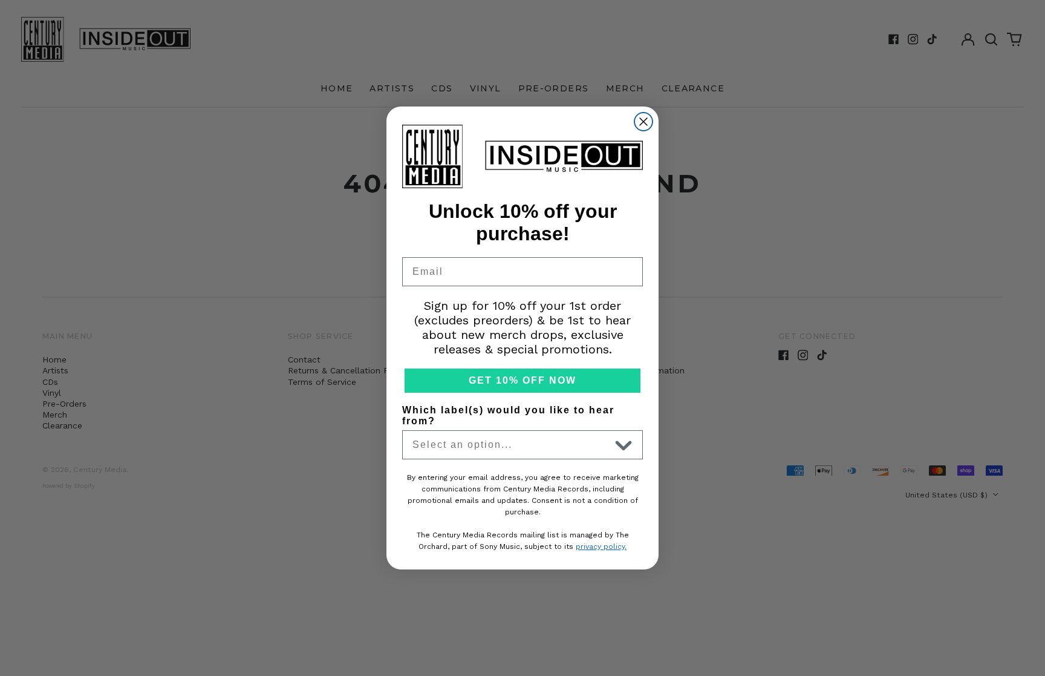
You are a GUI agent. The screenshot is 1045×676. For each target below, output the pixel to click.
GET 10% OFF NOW (522, 380)
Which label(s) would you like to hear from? (508, 415)
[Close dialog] (643, 122)
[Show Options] (623, 445)
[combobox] (511, 445)
